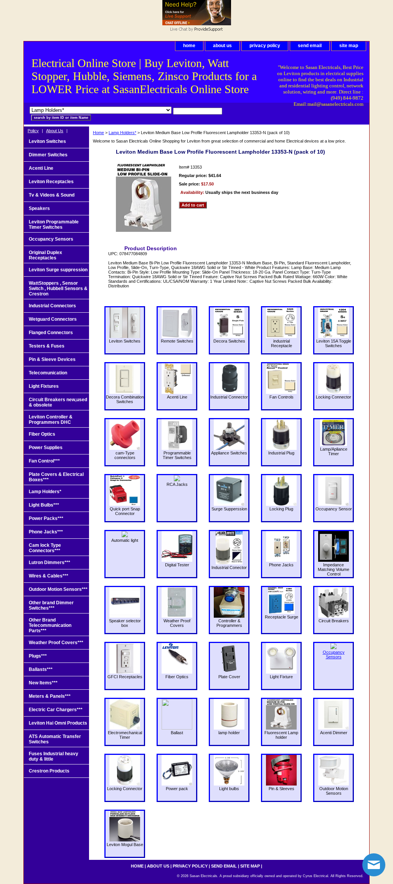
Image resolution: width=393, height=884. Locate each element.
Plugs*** (38, 656)
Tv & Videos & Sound (51, 195)
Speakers (39, 208)
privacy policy (264, 45)
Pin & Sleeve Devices (52, 359)
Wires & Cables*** (48, 576)
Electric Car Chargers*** (56, 709)
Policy (33, 130)
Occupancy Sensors (51, 239)
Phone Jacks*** (46, 532)
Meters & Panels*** (50, 696)
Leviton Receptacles (51, 181)
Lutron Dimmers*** (49, 562)
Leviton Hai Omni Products (58, 723)
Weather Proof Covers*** (56, 642)
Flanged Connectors (51, 332)
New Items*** (43, 683)
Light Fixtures (44, 386)
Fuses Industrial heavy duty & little (53, 756)
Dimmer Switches (48, 154)
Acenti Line (41, 168)
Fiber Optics (42, 434)
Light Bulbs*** (44, 505)
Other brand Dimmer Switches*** (51, 605)
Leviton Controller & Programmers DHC (51, 419)
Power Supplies (46, 447)
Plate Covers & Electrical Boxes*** (56, 477)
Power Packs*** (46, 518)
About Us (54, 130)
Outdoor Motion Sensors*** (58, 589)
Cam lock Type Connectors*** (45, 548)
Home (98, 132)
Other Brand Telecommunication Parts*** (50, 625)
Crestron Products (49, 771)
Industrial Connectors (52, 305)
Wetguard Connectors (53, 319)
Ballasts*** (41, 669)
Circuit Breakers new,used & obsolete (58, 402)
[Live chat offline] (196, 23)
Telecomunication (48, 373)
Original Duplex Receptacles (45, 255)
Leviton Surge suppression (58, 269)
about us (222, 45)
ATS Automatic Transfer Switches (55, 739)
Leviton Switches (47, 141)
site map (348, 45)
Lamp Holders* (122, 132)
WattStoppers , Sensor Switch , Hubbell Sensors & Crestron (58, 288)
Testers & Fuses (46, 346)
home (189, 45)
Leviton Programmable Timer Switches (54, 224)
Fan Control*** (44, 461)
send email (310, 45)
